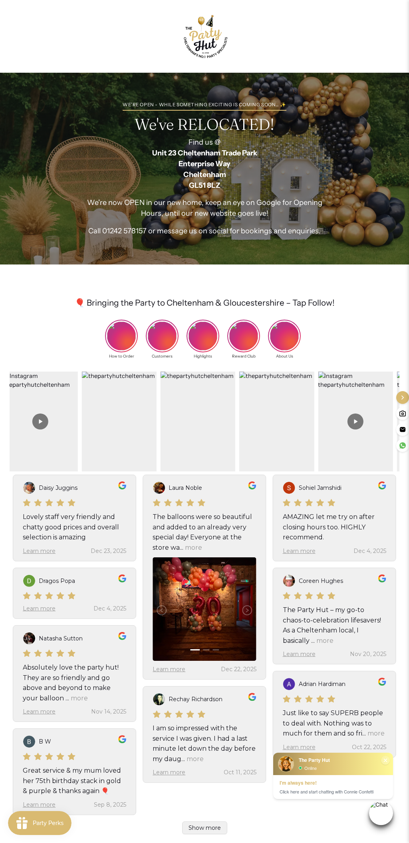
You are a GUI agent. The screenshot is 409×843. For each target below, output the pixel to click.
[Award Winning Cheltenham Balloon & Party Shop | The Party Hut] (204, 36)
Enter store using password (291, 36)
